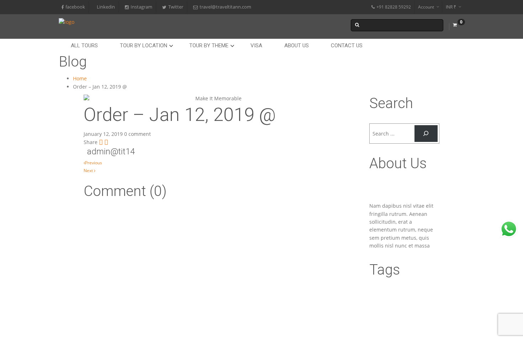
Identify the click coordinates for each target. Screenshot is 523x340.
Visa (256, 45)
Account (426, 7)
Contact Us (347, 45)
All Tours (84, 45)
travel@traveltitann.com (225, 7)
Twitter (175, 7)
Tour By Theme (208, 45)
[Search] (426, 133)
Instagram (141, 7)
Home (80, 78)
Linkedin (106, 7)
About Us (296, 45)
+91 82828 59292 (393, 7)
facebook (75, 7)
